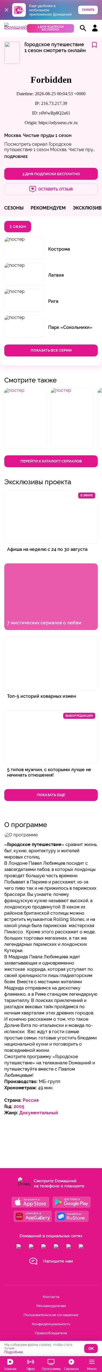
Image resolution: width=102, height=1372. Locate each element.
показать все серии (51, 350)
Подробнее (13, 1352)
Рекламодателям (51, 1306)
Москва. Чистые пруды (29, 135)
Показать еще (51, 795)
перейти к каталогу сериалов (51, 461)
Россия (31, 1100)
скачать (88, 9)
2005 (19, 1106)
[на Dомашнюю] (15, 27)
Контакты (51, 1297)
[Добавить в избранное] (94, 45)
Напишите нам (58, 1261)
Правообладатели (51, 1333)
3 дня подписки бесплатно (50, 28)
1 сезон (63, 135)
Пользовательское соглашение (51, 1315)
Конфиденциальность (51, 1324)
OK (91, 1348)
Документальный (38, 1112)
